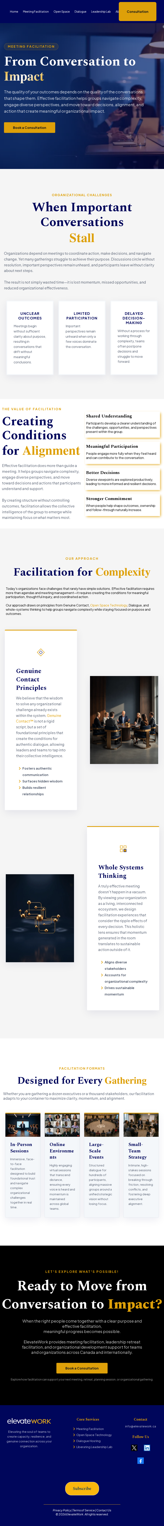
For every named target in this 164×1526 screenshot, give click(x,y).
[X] (134, 1447)
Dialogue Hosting (88, 1441)
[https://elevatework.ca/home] (29, 1421)
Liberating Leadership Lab (94, 1447)
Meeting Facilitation (90, 1429)
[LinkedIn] (147, 1447)
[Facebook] (140, 1460)
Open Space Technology (108, 605)
